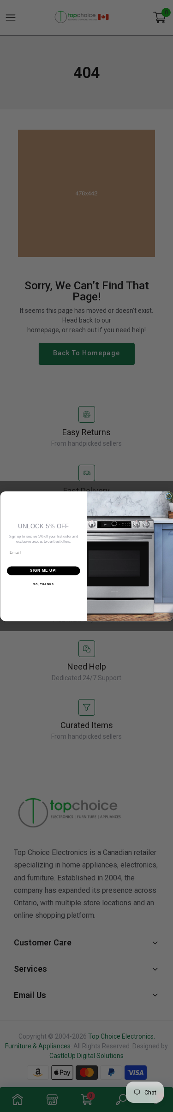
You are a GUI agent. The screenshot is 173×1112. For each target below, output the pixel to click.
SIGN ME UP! (43, 570)
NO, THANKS (43, 584)
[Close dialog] (168, 496)
